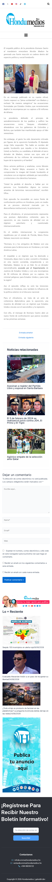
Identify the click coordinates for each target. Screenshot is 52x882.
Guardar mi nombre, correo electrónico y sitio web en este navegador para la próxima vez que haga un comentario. (26, 554)
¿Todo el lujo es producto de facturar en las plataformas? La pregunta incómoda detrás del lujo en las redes (25, 711)
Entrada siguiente (26, 338)
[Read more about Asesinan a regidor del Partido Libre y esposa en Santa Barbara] (26, 369)
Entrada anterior (26, 333)
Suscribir (26, 838)
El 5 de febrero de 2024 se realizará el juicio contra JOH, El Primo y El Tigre (24, 420)
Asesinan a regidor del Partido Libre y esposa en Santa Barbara (25, 386)
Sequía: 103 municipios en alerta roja (18, 647)
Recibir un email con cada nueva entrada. (22, 572)
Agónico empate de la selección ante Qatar (24, 457)
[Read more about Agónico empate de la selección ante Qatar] (26, 441)
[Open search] (48, 4)
